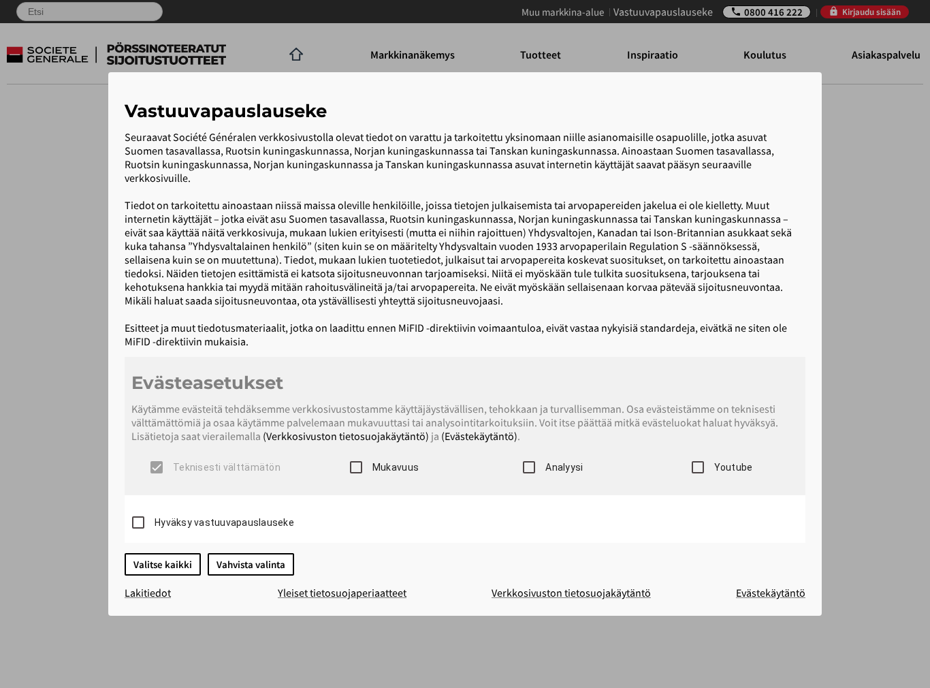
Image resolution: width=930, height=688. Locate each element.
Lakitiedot (148, 592)
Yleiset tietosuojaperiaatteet (342, 592)
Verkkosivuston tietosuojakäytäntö (571, 592)
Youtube (733, 467)
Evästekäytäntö (770, 592)
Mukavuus (395, 467)
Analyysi (564, 467)
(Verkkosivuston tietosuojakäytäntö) (346, 436)
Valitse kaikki (162, 564)
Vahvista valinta (251, 564)
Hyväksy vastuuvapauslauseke (224, 522)
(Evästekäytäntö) (479, 436)
